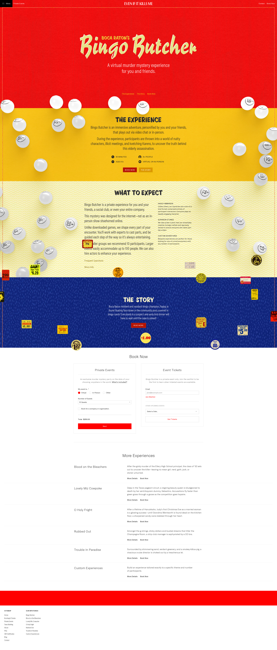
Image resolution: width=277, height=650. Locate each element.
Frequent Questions (93, 260)
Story (141, 94)
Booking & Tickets (10, 618)
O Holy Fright (83, 510)
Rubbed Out (82, 531)
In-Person (96, 393)
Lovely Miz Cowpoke (88, 488)
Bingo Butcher (30, 615)
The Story (146, 170)
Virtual (83, 393)
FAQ (5, 631)
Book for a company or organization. (95, 409)
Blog (5, 637)
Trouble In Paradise (87, 550)
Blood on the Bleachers (90, 467)
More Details (132, 478)
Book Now (151, 94)
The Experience (128, 94)
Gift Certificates (9, 634)
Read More (138, 325)
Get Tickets (172, 419)
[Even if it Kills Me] (138, 3)
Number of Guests (85, 399)
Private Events (19, 3)
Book (271, 3)
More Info (89, 267)
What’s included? (119, 382)
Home (6, 615)
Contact (6, 640)
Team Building (8, 624)
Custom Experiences (88, 568)
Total (80, 419)
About (6, 627)
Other (108, 393)
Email (148, 389)
